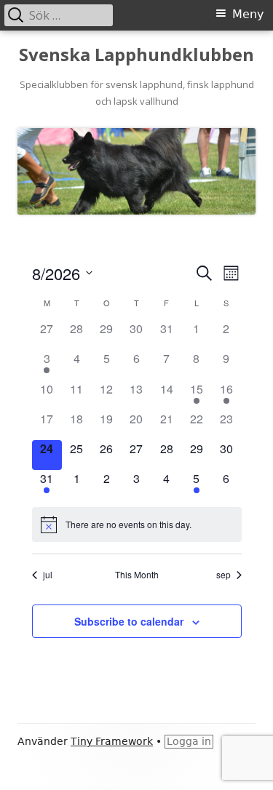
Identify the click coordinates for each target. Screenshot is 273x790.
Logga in (189, 741)
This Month (137, 574)
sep (223, 574)
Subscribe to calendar (128, 621)
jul (47, 574)
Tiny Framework (112, 741)
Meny (248, 14)
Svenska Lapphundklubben (136, 55)
